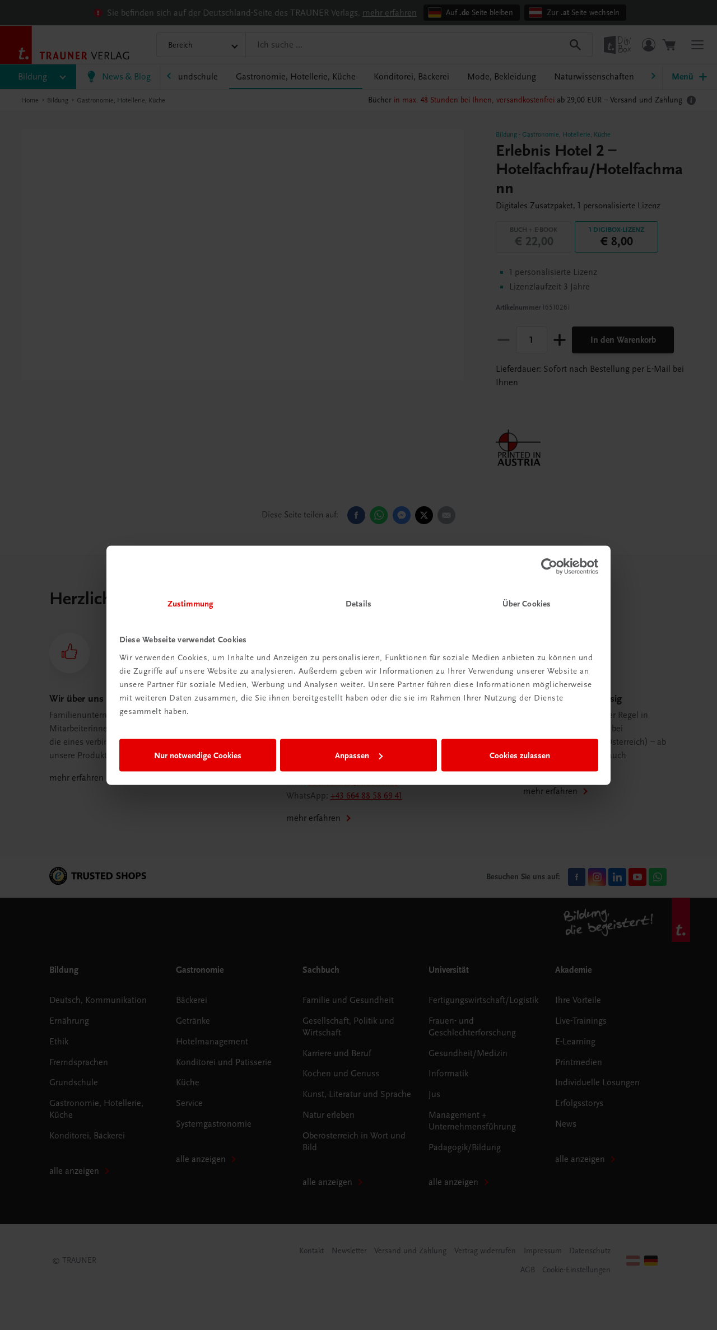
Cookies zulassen (520, 755)
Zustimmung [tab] (190, 603)
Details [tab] (358, 603)
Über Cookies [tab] (526, 603)
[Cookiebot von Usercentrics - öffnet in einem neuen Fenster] (549, 566)
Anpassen (352, 755)
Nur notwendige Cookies (197, 755)
